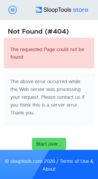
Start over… (49, 144)
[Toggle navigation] (12, 10)
